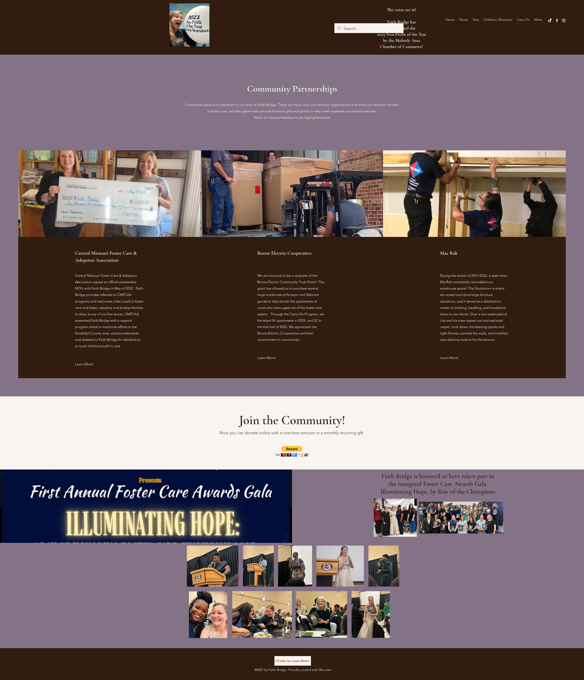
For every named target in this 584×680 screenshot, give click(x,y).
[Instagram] (563, 20)
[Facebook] (557, 20)
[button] (292, 451)
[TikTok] (550, 20)
